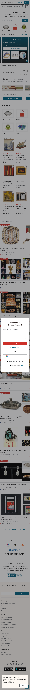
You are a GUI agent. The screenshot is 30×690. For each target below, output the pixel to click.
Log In (15, 343)
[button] (25, 338)
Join (21, 365)
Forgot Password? (15, 347)
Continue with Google (16, 356)
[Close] (27, 320)
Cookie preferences (9, 682)
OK (23, 685)
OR (15, 351)
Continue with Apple (16, 361)
